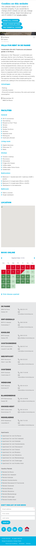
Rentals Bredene (7, 488)
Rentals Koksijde (7, 477)
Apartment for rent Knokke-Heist (13, 463)
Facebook (3, 529)
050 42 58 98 (24, 398)
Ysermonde (20, 483)
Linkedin (14, 529)
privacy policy (22, 15)
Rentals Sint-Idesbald (9, 474)
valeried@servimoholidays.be (26, 425)
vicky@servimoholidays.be (27, 401)
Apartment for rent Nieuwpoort (12, 446)
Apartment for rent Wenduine (12, 455)
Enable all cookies (10, 20)
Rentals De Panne (8, 472)
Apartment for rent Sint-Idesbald (12, 438)
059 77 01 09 (24, 420)
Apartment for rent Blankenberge (13, 458)
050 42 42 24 (24, 385)
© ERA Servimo (6, 538)
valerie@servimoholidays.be (25, 351)
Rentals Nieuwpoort (8, 483)
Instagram (9, 529)
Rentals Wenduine (8, 491)
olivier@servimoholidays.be (25, 314)
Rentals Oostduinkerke (9, 480)
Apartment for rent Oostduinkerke (13, 444)
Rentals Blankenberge (9, 494)
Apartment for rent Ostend (11, 449)
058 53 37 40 (24, 346)
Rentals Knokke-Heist (9, 499)
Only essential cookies (12, 27)
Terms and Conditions (11, 543)
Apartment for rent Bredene (11, 452)
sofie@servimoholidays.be (27, 338)
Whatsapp (20, 529)
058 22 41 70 (23, 309)
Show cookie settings (11, 24)
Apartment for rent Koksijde (11, 441)
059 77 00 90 (24, 372)
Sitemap (28, 543)
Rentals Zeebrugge (8, 497)
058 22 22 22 (23, 359)
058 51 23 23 (23, 335)
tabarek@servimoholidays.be (26, 377)
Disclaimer (22, 543)
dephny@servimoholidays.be (26, 364)
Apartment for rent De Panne (11, 436)
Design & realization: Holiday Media (11, 541)
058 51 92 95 (23, 322)
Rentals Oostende (8, 485)
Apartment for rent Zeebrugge (12, 460)
